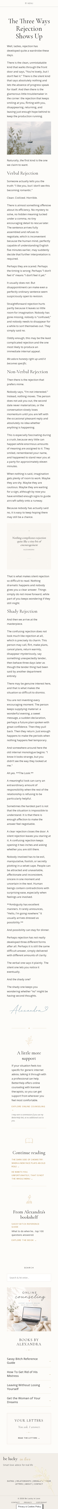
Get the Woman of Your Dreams (23, 1400)
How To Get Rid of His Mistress (22, 1374)
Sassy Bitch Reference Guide (22, 1361)
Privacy (28, 1502)
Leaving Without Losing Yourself (23, 1387)
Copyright (41, 1502)
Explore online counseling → (28, 1108)
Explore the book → (24, 1240)
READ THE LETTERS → (29, 1438)
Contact (15, 1502)
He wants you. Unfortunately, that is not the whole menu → (28, 1175)
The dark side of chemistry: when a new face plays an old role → (28, 1163)
